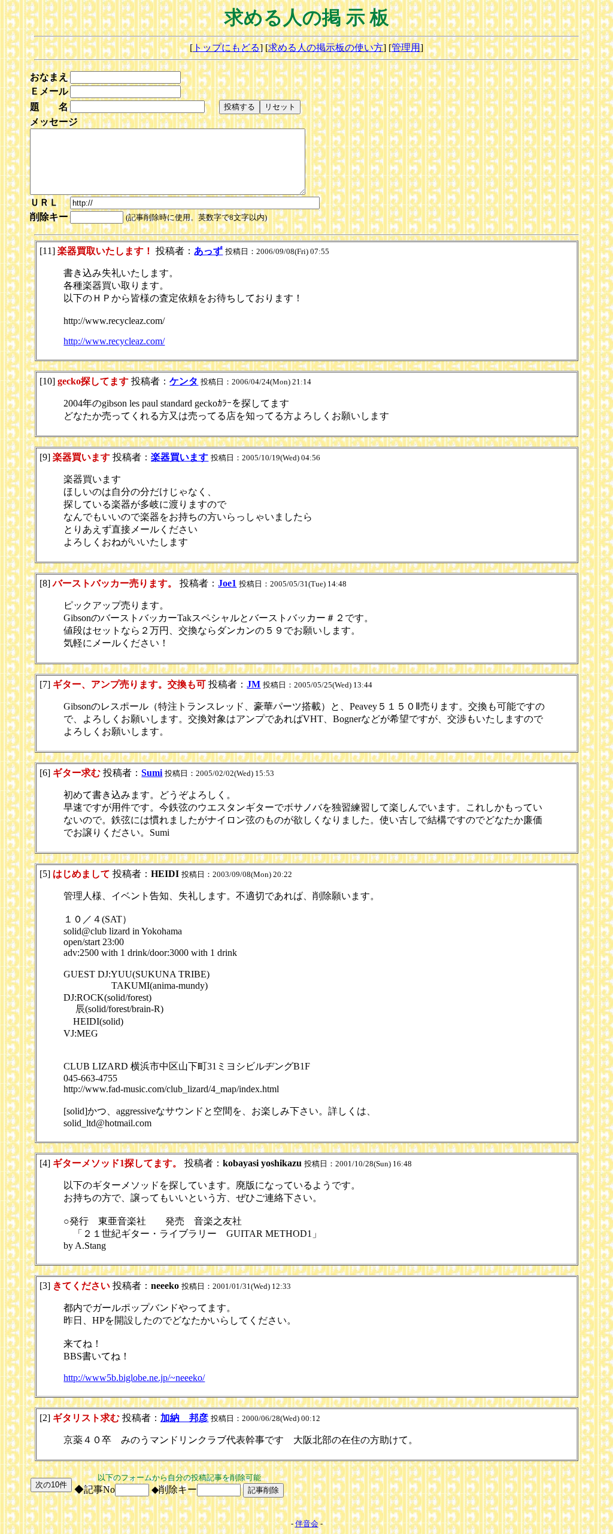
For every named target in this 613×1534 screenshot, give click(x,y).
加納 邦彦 (184, 1418)
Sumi (151, 773)
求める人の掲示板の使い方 (325, 47)
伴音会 (306, 1523)
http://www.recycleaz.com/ (114, 341)
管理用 (406, 47)
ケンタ (183, 381)
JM (253, 684)
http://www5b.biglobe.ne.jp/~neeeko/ (134, 1378)
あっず (208, 251)
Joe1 (227, 583)
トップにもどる (226, 47)
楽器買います (179, 457)
